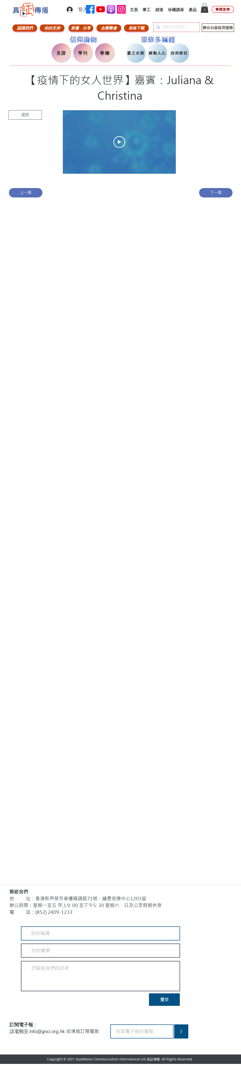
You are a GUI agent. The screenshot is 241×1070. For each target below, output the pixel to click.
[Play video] (119, 142)
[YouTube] (100, 9)
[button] (205, 8)
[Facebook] (90, 9)
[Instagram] (121, 9)
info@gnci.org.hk (47, 1031)
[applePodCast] (111, 9)
